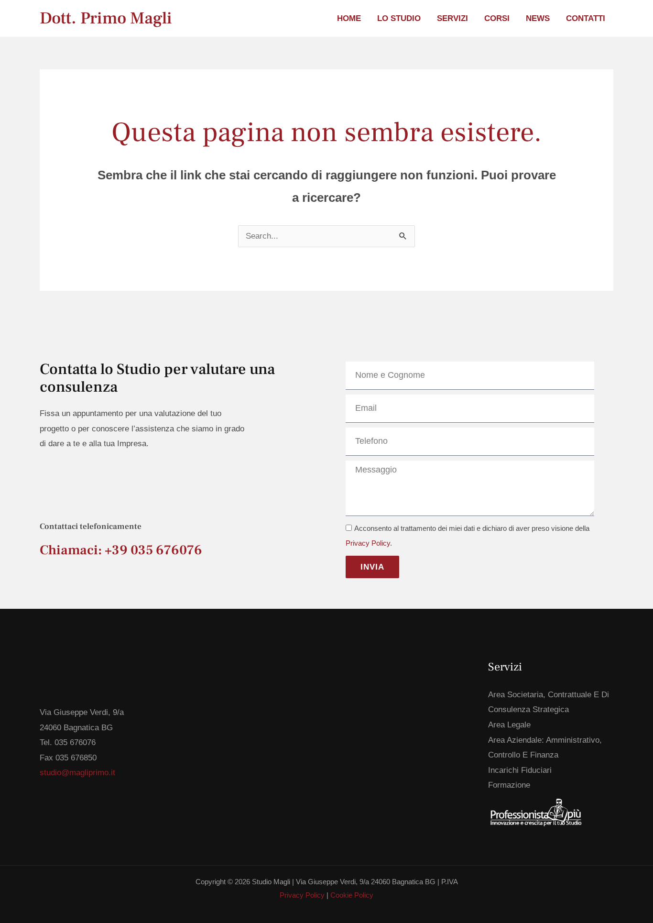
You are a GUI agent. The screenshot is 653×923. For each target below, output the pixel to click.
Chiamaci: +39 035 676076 (121, 550)
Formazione (509, 785)
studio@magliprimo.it (77, 772)
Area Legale (509, 724)
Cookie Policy (351, 895)
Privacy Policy (368, 543)
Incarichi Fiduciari (520, 770)
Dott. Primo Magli (106, 18)
